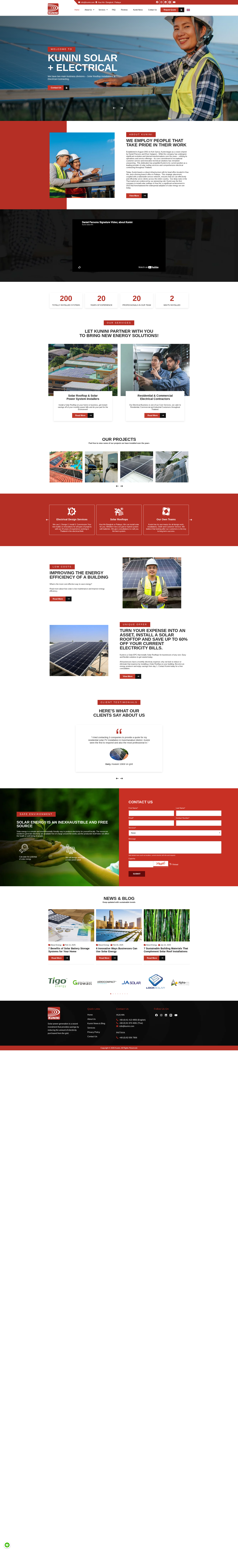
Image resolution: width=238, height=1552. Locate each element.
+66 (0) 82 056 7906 (128, 1038)
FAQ (114, 10)
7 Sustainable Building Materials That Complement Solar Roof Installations (166, 950)
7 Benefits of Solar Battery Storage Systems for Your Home (68, 950)
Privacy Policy (93, 1032)
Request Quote (170, 10)
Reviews (124, 10)
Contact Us (152, 10)
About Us (88, 10)
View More (134, 196)
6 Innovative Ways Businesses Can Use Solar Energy (116, 950)
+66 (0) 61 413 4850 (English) (132, 1020)
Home (76, 10)
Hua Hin (101, 2)
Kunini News (138, 10)
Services (102, 10)
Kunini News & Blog (96, 1023)
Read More (80, 415)
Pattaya (118, 2)
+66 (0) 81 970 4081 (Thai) (131, 1023)
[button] (110, 993)
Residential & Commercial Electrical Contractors (155, 397)
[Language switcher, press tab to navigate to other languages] (188, 10)
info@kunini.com (88, 2)
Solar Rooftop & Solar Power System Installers (83, 397)
